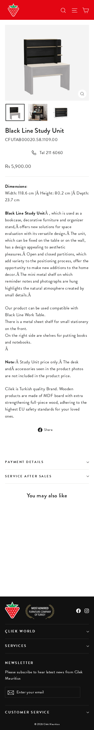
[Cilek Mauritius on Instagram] (86, 610)
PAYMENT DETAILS (24, 461)
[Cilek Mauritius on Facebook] (78, 610)
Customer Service (27, 712)
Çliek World (20, 631)
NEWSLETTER (19, 662)
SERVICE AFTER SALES (28, 476)
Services (16, 645)
